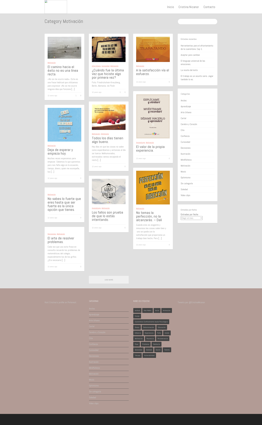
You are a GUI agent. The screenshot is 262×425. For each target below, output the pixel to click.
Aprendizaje (140, 142)
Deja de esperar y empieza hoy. (60, 151)
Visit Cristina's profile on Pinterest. (61, 302)
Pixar (136, 344)
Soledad (184, 189)
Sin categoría (187, 183)
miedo (167, 333)
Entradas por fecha (189, 214)
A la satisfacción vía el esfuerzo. (152, 72)
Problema (145, 344)
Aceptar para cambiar (190, 55)
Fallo (159, 333)
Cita (182, 130)
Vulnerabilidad (149, 355)
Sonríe (158, 350)
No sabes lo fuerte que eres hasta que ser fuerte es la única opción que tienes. (64, 204)
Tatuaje (137, 355)
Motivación (52, 62)
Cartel (183, 118)
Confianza (185, 136)
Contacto (209, 7)
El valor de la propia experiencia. (150, 148)
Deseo (137, 327)
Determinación (148, 327)
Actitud (137, 310)
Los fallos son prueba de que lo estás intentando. (107, 216)
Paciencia (150, 339)
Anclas (184, 100)
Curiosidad (105, 66)
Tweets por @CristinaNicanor (191, 302)
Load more (109, 280)
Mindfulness (186, 159)
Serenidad (138, 350)
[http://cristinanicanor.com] (56, 6)
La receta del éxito (189, 70)
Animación (166, 310)
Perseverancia (163, 339)
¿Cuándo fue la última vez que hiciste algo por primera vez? (108, 74)
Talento (167, 350)
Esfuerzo (138, 333)
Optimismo (105, 134)
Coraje (137, 316)
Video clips (185, 195)
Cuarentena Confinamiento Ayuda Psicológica (151, 322)
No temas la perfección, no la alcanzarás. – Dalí (149, 216)
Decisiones (52, 234)
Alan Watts (147, 310)
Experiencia (149, 333)
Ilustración (185, 153)
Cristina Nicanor (188, 7)
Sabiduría (156, 344)
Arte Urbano (96, 66)
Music (183, 171)
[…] (73, 89)
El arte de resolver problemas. (61, 240)
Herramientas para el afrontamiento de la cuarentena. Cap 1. (197, 47)
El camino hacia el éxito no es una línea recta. (63, 70)
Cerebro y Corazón (189, 124)
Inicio (170, 7)
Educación (162, 327)
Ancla (157, 310)
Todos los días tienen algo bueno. (107, 140)
